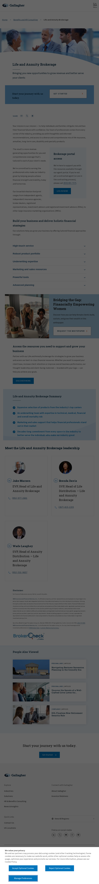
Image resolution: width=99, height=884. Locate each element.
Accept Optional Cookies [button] (23, 868)
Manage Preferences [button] (23, 878)
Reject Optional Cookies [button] (59, 868)
